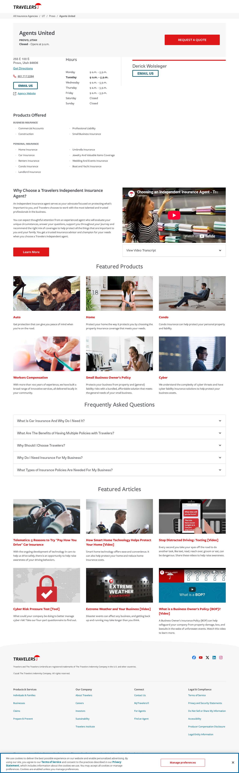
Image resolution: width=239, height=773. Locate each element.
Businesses (19, 703)
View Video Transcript (141, 250)
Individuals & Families (24, 695)
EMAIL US (25, 85)
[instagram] (222, 657)
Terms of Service (197, 695)
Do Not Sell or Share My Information (207, 710)
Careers (80, 703)
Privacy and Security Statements (205, 703)
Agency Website (27, 93)
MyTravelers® (141, 703)
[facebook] (195, 657)
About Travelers (84, 695)
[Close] (233, 762)
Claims (16, 710)
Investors (80, 710)
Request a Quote (192, 40)
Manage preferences (182, 762)
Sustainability (82, 718)
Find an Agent (141, 718)
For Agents (140, 710)
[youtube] (202, 657)
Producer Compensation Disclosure (206, 726)
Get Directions (23, 68)
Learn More (31, 252)
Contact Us (140, 695)
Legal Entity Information (200, 734)
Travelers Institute (85, 726)
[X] (209, 657)
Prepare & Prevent (23, 718)
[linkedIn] (215, 657)
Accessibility (194, 718)
